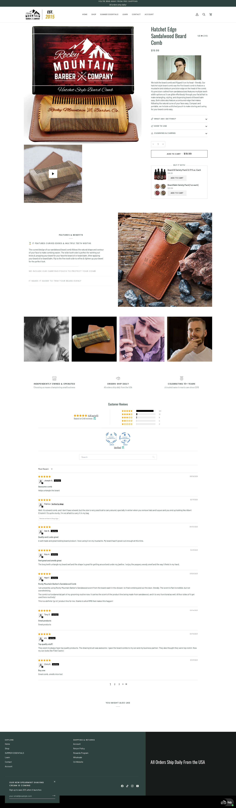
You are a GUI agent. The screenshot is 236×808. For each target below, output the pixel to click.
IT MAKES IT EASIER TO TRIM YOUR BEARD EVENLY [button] (55, 280)
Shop (7, 748)
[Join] (53, 795)
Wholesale (77, 757)
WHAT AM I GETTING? (165, 118)
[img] (44, 476)
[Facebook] (122, 786)
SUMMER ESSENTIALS (14, 753)
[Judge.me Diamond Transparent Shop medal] (124, 437)
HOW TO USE (160, 126)
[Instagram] (132, 786)
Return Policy (79, 748)
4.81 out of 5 (93, 415)
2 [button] (114, 684)
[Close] (56, 780)
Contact (8, 762)
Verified (117, 447)
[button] (93, 14)
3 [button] (119, 684)
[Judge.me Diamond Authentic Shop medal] (111, 437)
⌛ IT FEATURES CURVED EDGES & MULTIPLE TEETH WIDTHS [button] (60, 243)
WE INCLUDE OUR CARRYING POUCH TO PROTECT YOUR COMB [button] (62, 271)
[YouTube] (137, 786)
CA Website (78, 762)
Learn (7, 757)
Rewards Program (80, 753)
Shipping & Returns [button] (84, 740)
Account (8, 766)
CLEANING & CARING (165, 133)
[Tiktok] (127, 786)
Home (7, 744)
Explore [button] (9, 740)
